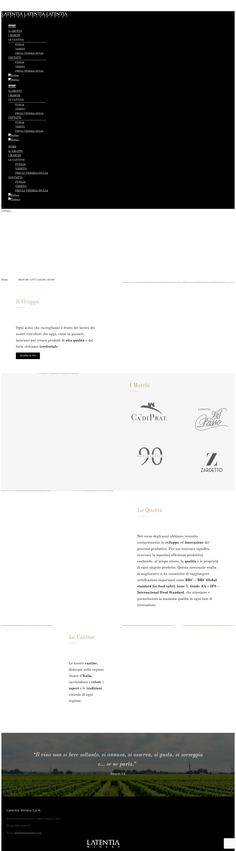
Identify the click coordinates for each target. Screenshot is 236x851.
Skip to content (9, 3)
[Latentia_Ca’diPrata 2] (151, 393)
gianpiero (13, 280)
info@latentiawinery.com (28, 833)
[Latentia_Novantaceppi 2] (151, 436)
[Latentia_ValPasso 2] (211, 400)
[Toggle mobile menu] (2, 206)
